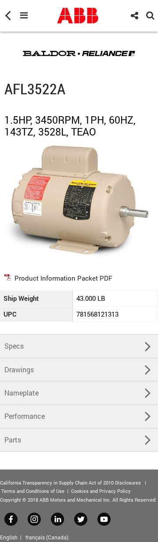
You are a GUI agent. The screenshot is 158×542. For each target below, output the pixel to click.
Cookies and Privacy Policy (101, 491)
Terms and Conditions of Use (33, 491)
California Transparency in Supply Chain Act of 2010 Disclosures (70, 482)
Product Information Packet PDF (63, 278)
